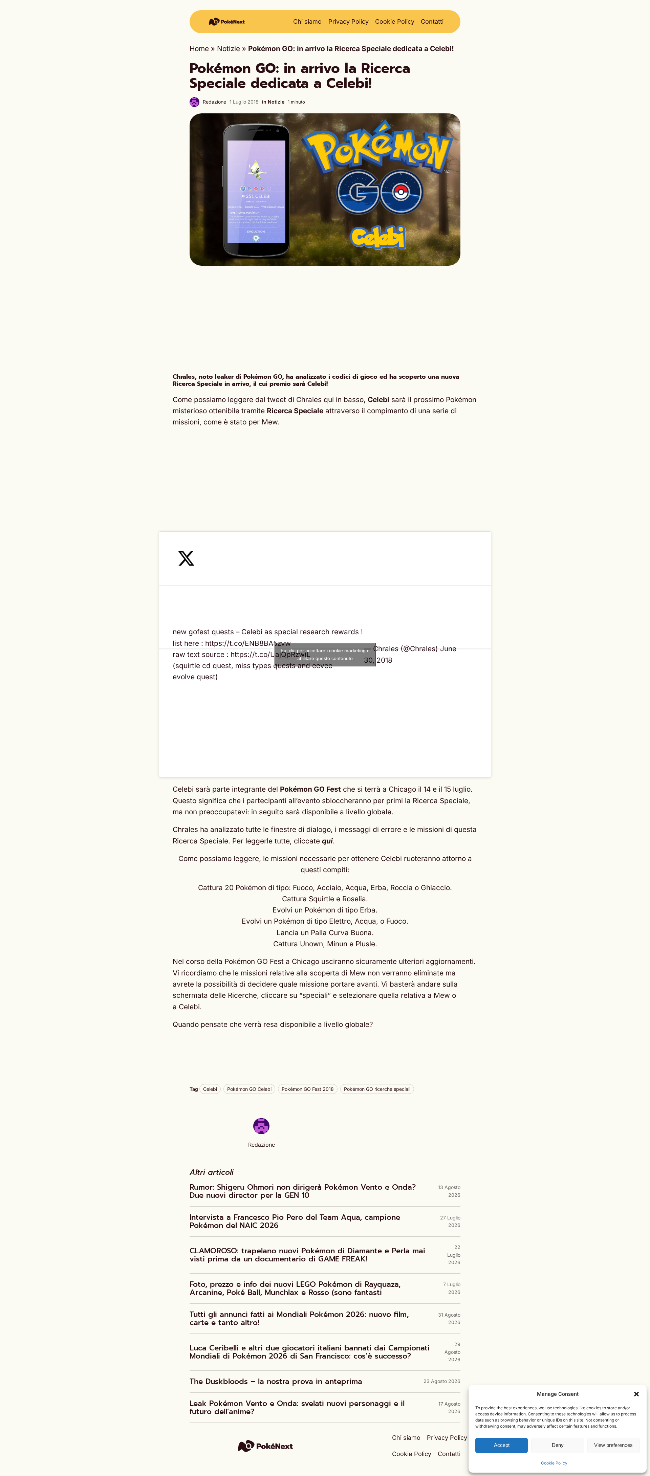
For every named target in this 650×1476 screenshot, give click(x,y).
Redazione (214, 102)
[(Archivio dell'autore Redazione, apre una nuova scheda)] (261, 1131)
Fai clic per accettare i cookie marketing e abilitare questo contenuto (325, 654)
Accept (502, 1445)
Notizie (228, 48)
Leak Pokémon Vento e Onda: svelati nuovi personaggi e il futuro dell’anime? (297, 1408)
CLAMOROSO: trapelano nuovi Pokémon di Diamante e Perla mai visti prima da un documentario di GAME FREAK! (307, 1255)
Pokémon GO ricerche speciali (377, 1089)
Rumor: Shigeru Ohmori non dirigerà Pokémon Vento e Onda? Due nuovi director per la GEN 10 (303, 1191)
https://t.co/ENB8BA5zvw (248, 643)
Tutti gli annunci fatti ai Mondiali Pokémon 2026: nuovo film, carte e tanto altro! (299, 1318)
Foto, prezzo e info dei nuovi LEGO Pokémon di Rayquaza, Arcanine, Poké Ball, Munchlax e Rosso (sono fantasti (295, 1288)
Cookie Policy (554, 1463)
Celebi (210, 1089)
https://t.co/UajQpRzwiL (270, 654)
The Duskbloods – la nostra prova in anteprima (276, 1382)
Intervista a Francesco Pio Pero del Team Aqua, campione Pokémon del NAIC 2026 (295, 1221)
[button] (636, 1394)
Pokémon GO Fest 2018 (308, 1089)
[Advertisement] (325, 319)
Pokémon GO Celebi (249, 1089)
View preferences (613, 1445)
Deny (558, 1445)
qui (327, 841)
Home (199, 48)
